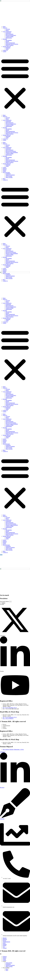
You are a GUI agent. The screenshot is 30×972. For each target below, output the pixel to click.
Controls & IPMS (9, 36)
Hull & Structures (9, 34)
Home (4, 26)
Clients (4, 171)
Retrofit (7, 41)
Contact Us (5, 50)
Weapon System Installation (12, 152)
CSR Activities (9, 176)
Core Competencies (7, 31)
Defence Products (9, 45)
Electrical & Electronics (11, 35)
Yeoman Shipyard (7, 46)
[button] (15, 83)
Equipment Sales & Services (12, 44)
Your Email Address (4, 601)
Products (5, 168)
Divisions (5, 39)
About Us (5, 27)
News (7, 970)
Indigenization (9, 37)
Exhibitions (8, 173)
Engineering (8, 32)
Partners (4, 169)
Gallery (7, 49)
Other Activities (9, 177)
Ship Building (9, 40)
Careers (4, 51)
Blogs (4, 178)
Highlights (8, 47)
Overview (8, 29)
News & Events (6, 172)
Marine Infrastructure (10, 42)
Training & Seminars (10, 174)
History (7, 30)
